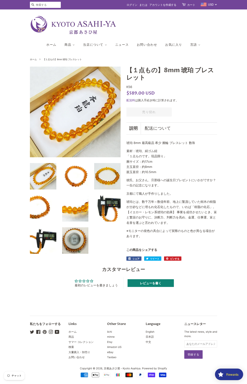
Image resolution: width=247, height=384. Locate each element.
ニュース (122, 45)
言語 (194, 45)
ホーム (51, 45)
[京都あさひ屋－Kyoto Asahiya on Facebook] (38, 332)
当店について (94, 45)
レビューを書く (151, 283)
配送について (158, 128)
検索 (71, 346)
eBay (110, 352)
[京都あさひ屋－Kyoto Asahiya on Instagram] (51, 332)
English (150, 331)
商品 (68, 45)
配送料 (130, 100)
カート (191, 4)
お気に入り (173, 45)
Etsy (110, 341)
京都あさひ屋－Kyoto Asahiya (122, 368)
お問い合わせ (147, 45)
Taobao (111, 357)
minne (111, 336)
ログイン (132, 4)
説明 (133, 128)
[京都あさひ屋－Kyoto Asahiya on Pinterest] (44, 332)
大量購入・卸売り (79, 352)
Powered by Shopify (154, 368)
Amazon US (114, 346)
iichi (109, 331)
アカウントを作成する (162, 4)
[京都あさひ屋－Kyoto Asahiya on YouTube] (57, 332)
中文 (148, 341)
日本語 (150, 336)
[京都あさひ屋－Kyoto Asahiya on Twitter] (32, 332)
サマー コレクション (81, 341)
